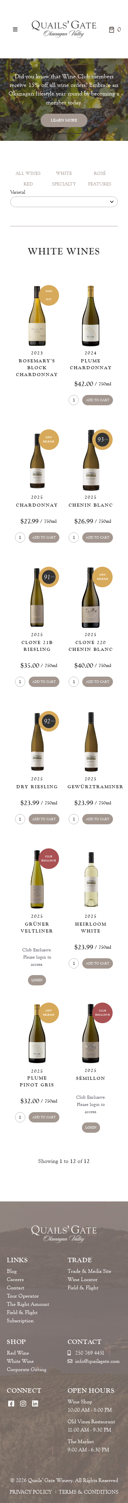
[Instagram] (23, 1403)
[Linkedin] (35, 1403)
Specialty (64, 184)
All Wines (28, 173)
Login (37, 980)
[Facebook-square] (11, 1403)
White (64, 173)
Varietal (17, 192)
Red (28, 184)
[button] (15, 29)
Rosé (100, 173)
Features (99, 184)
